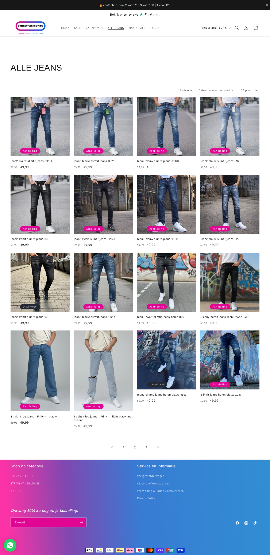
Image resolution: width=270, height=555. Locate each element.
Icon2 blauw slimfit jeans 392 (219, 161)
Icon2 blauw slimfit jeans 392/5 (95, 161)
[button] (94, 27)
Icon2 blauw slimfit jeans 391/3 (158, 161)
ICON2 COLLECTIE (22, 476)
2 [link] (135, 447)
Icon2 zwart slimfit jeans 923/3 (94, 239)
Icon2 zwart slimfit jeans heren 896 (160, 316)
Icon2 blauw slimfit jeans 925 (219, 239)
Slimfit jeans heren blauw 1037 (221, 394)
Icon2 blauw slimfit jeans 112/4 (94, 316)
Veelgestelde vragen (151, 476)
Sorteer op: (187, 90)
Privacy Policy (146, 498)
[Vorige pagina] (112, 447)
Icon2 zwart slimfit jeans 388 (30, 239)
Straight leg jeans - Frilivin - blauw (34, 416)
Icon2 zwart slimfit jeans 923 (30, 316)
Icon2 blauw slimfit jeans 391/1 (31, 161)
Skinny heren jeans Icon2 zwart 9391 (225, 316)
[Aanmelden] (81, 522)
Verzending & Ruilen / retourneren (160, 491)
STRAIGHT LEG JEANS (25, 483)
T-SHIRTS (16, 491)
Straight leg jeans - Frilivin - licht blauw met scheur (103, 418)
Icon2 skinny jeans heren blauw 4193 (162, 394)
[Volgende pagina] (157, 447)
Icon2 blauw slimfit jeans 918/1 (158, 239)
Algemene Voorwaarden (153, 483)
